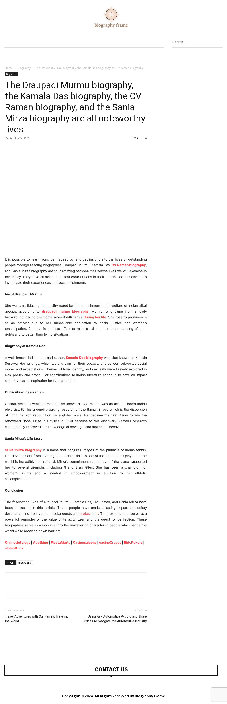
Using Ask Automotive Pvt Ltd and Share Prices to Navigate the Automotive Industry (115, 619)
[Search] (221, 42)
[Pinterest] (29, 148)
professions (89, 513)
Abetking (40, 542)
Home (9, 68)
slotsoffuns (14, 548)
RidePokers (133, 542)
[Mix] (39, 148)
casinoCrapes (110, 542)
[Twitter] (19, 148)
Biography (24, 68)
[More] (50, 148)
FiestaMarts (60, 542)
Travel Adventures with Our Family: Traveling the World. (36, 619)
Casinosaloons (84, 542)
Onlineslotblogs (17, 542)
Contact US (111, 669)
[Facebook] (9, 148)
